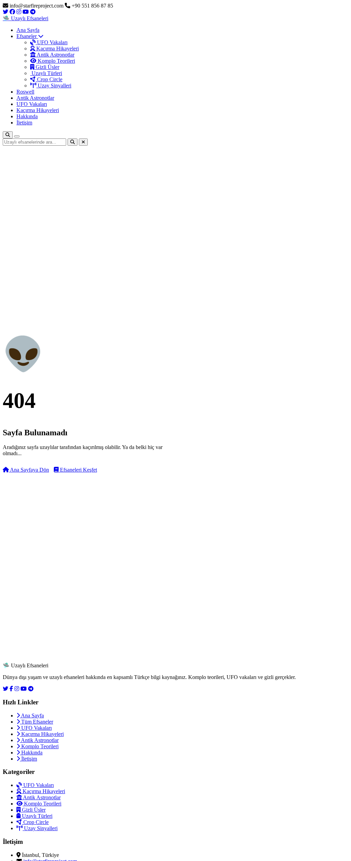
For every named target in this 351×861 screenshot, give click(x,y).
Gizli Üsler (46, 67)
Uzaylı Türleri (46, 73)
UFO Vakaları (52, 42)
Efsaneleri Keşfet (78, 470)
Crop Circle (49, 79)
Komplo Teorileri (55, 61)
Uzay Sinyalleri (53, 85)
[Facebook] (11, 689)
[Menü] (17, 136)
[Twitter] (5, 689)
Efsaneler (27, 36)
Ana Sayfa (27, 30)
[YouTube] (24, 689)
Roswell (25, 92)
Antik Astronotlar (55, 55)
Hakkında (27, 116)
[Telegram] (31, 689)
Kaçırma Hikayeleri (57, 48)
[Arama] (8, 134)
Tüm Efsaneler (36, 722)
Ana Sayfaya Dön (29, 470)
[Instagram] (16, 689)
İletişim (24, 122)
